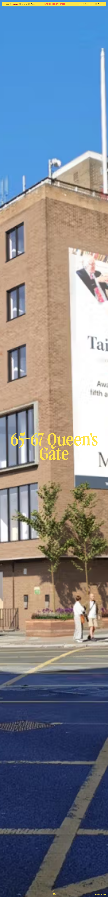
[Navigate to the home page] (54, 4)
